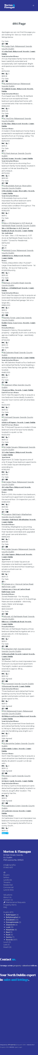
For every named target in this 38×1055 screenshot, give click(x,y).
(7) (10, 937)
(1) (7, 942)
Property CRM (4, 1047)
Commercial (8, 887)
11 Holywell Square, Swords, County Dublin (18, 422)
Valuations (7, 895)
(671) (8, 912)
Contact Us (8, 900)
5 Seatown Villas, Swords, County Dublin (17, 390)
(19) (9, 927)
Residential (8, 885)
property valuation (21, 965)
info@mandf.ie (9, 865)
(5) (9, 932)
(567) (11, 940)
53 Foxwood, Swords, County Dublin (16, 686)
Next (4, 833)
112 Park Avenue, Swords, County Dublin (17, 158)
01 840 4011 (8, 867)
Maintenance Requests (15, 902)
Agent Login (18, 1047)
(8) (11, 930)
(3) (13, 922)
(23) (12, 920)
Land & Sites (8, 890)
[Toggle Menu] (33, 5)
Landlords (7, 880)
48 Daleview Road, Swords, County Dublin (18, 357)
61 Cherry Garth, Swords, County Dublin (17, 781)
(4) (12, 915)
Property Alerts (9, 905)
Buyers (6, 875)
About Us (7, 897)
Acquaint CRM (21, 1044)
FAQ (5, 907)
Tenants (6, 882)
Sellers (6, 877)
